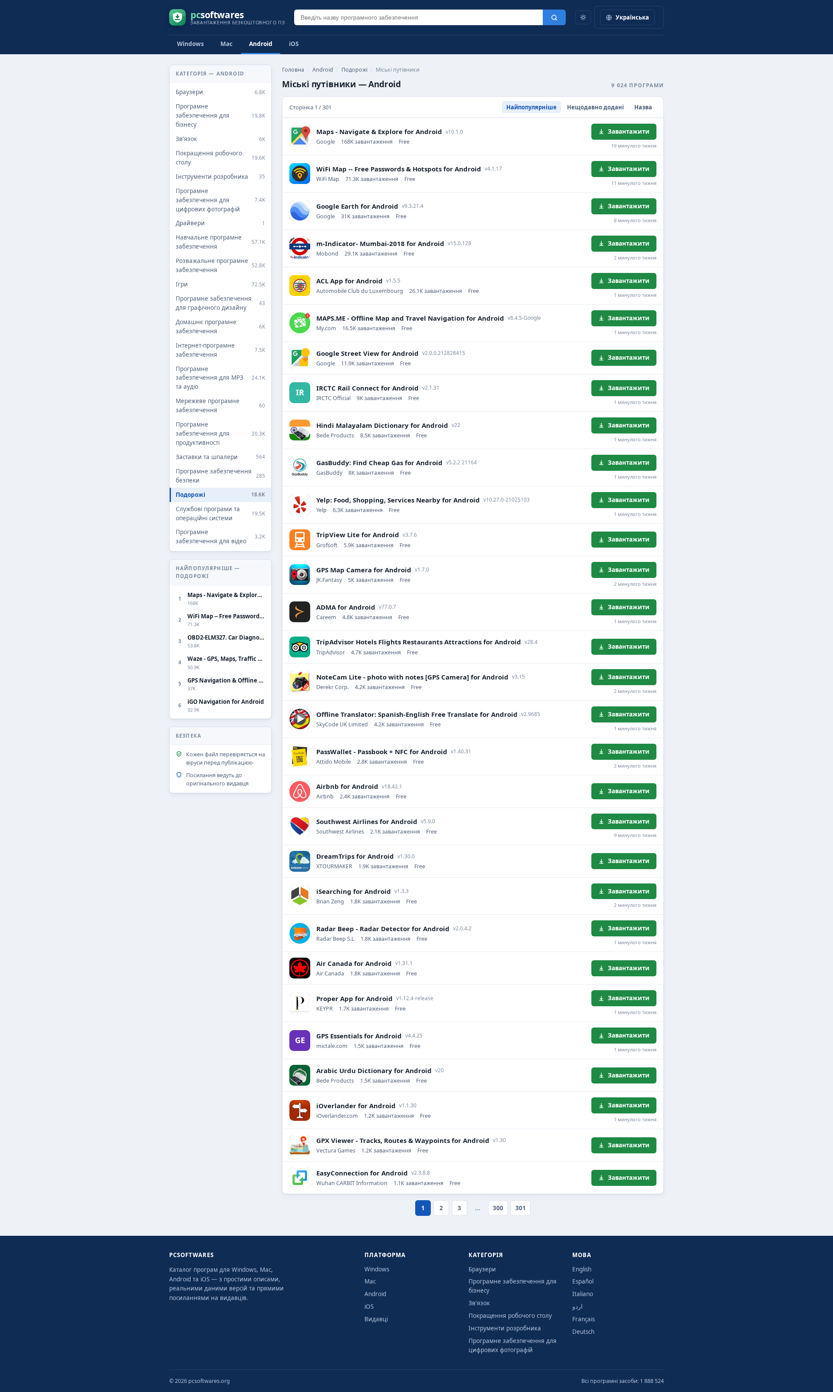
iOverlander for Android (356, 1105)
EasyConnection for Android (362, 1173)
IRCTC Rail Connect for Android (367, 388)
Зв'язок (479, 1303)
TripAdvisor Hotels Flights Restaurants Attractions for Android (418, 641)
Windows (190, 44)
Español (583, 1281)
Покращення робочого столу (510, 1316)
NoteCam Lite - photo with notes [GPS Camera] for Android (412, 677)
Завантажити (628, 131)
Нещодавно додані (595, 107)
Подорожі (354, 69)
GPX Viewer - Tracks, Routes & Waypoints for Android (402, 1140)
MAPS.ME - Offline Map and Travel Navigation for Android (410, 318)
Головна (293, 69)
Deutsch (583, 1332)
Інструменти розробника (505, 1328)
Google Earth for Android (357, 206)
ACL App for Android (349, 280)
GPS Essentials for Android (359, 1035)
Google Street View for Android (367, 353)
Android (260, 44)
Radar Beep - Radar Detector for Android (382, 928)
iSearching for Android (353, 891)
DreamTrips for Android (355, 856)
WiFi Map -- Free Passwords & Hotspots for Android (398, 168)
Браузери (482, 1269)
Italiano (582, 1294)
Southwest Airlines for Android (366, 821)
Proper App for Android (354, 998)
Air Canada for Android (354, 963)
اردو (577, 1306)
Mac (226, 44)
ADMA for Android (345, 607)
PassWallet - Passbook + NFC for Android (381, 751)
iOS (293, 44)
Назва (643, 107)
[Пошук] (554, 17)
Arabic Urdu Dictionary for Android (374, 1070)
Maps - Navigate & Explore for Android (379, 131)
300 (498, 1208)
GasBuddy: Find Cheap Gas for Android (379, 462)
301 (520, 1208)
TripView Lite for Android (357, 534)
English (581, 1269)
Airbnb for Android (347, 786)
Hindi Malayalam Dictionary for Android (382, 425)
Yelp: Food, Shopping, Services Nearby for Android (398, 500)
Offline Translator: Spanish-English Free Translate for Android (417, 714)
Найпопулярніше (531, 107)
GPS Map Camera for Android (363, 569)
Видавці (376, 1319)
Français (583, 1319)
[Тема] (583, 17)
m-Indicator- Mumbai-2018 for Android (380, 243)
